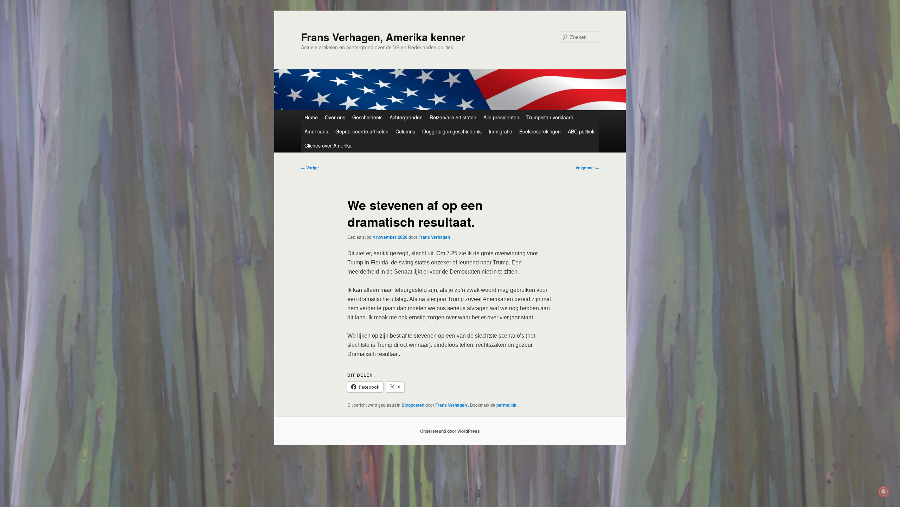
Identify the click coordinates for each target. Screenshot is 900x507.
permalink (507, 405)
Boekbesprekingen (540, 131)
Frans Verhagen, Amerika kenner (383, 36)
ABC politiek (581, 131)
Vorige (310, 167)
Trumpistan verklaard (549, 117)
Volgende (587, 167)
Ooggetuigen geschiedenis (452, 131)
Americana (316, 131)
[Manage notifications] (883, 491)
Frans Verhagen (434, 237)
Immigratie (500, 131)
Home (311, 117)
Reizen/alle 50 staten (453, 117)
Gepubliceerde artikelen (361, 131)
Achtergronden (406, 117)
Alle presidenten (501, 117)
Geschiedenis (367, 117)
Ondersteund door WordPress (450, 431)
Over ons (335, 117)
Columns (405, 131)
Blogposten (412, 405)
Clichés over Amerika (328, 145)
